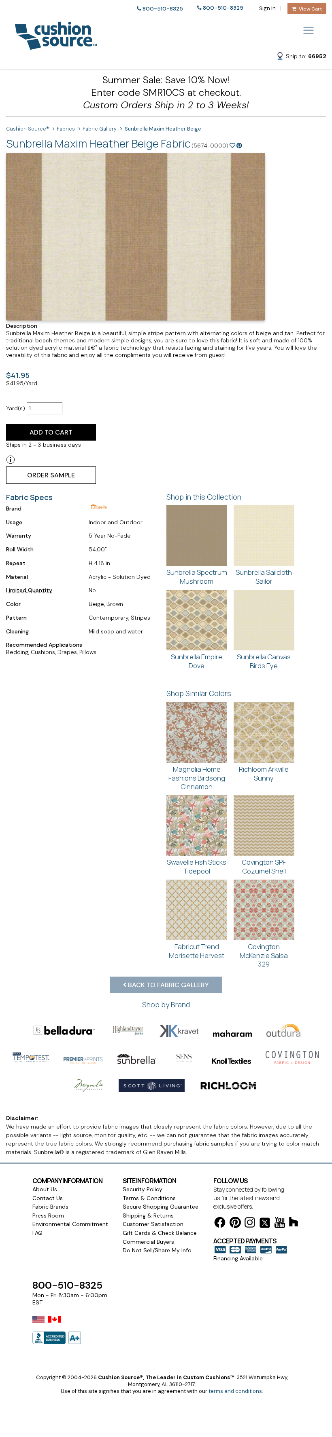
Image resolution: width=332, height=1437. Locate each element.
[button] (301, 57)
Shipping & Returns (148, 1215)
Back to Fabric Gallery (167, 985)
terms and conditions (235, 1391)
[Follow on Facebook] (219, 1224)
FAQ (37, 1233)
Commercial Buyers (148, 1241)
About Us (44, 1189)
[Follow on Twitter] (265, 1224)
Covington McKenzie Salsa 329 (264, 955)
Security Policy (142, 1189)
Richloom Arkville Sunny (264, 773)
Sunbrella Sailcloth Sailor (264, 577)
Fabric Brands (50, 1206)
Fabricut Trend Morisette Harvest (196, 951)
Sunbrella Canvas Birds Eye (264, 661)
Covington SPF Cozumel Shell (264, 866)
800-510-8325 (163, 8)
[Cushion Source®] (56, 46)
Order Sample (51, 475)
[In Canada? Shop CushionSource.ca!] (54, 1324)
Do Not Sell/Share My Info (157, 1250)
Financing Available (238, 1258)
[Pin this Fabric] (239, 145)
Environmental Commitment (70, 1224)
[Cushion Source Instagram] (249, 1224)
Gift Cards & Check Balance (160, 1233)
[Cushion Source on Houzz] (293, 1223)
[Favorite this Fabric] (232, 145)
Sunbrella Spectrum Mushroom (196, 577)
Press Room (48, 1215)
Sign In (267, 8)
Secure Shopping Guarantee (160, 1206)
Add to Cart (51, 432)
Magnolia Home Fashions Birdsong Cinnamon (196, 777)
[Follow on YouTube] (279, 1224)
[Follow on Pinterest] (235, 1224)
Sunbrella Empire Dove (196, 661)
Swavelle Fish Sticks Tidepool (196, 866)
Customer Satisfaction (153, 1224)
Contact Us (47, 1198)
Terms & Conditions (149, 1198)
